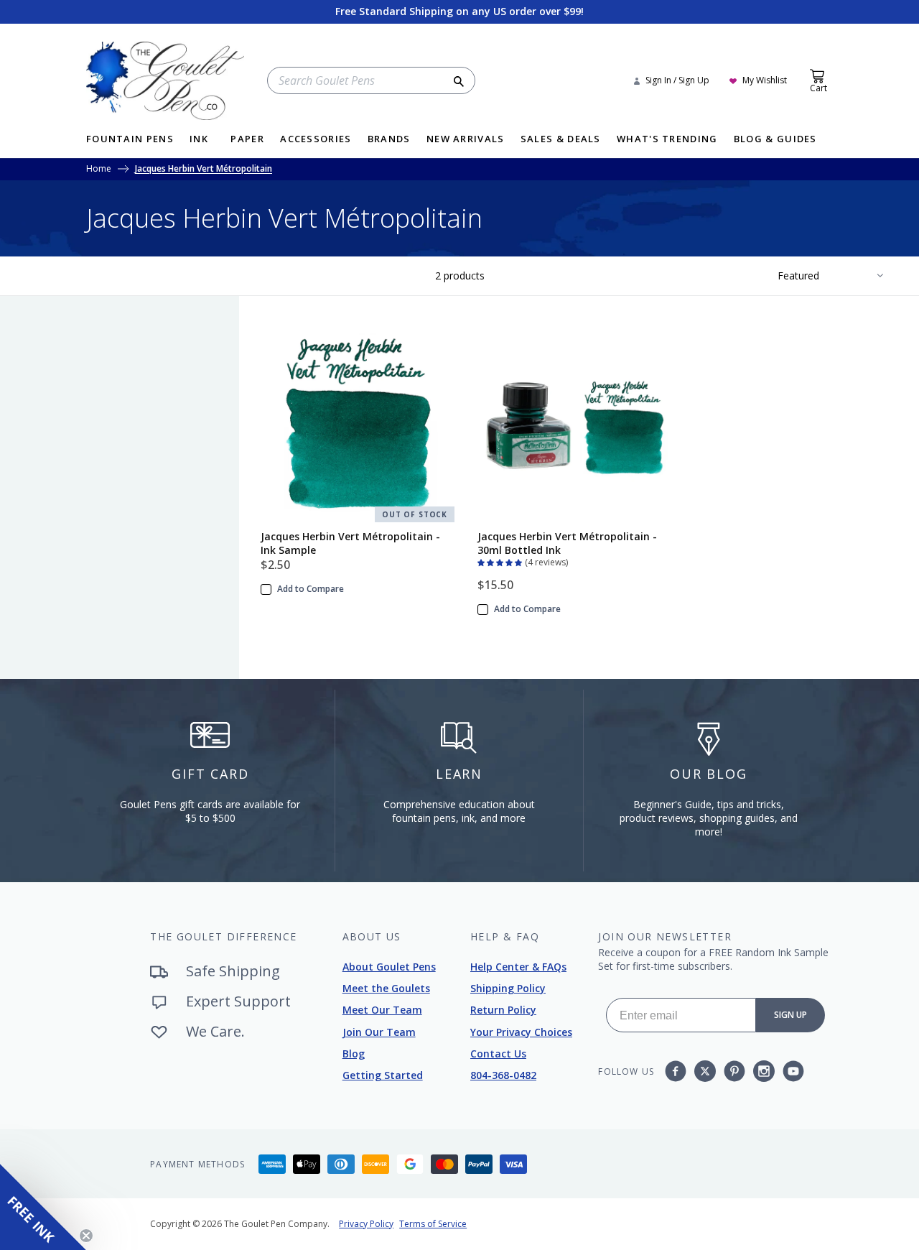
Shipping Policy (508, 988)
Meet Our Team (382, 1010)
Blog (353, 1053)
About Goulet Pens (389, 966)
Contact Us (498, 1053)
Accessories (315, 139)
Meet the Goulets (386, 988)
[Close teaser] (86, 1235)
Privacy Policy (366, 1224)
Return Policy (503, 1010)
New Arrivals (465, 139)
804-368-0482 (503, 1075)
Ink (199, 139)
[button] (501, 561)
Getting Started (382, 1075)
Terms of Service (433, 1224)
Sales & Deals (561, 139)
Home (98, 170)
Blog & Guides (775, 139)
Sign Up (790, 1015)
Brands (389, 139)
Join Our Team (379, 1032)
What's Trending (667, 139)
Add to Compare (310, 589)
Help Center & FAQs (518, 966)
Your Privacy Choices (521, 1032)
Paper (247, 139)
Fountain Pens (130, 139)
